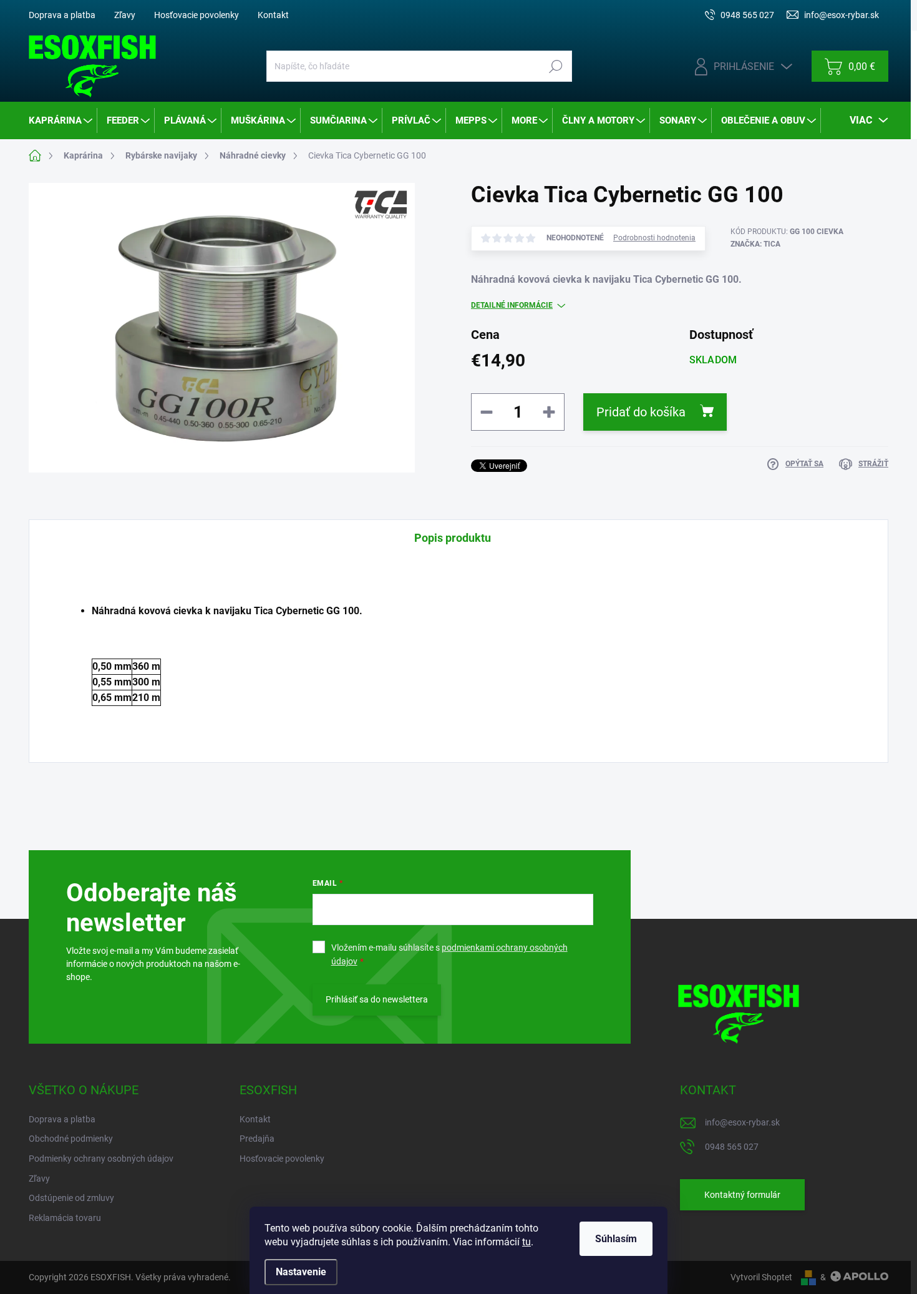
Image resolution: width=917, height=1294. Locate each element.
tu (526, 1242)
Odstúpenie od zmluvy (71, 1198)
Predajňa (257, 1139)
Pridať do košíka (641, 411)
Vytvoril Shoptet (761, 1277)
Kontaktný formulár (742, 1195)
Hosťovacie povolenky (196, 15)
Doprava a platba (62, 15)
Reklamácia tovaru (65, 1218)
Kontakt (273, 15)
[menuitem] (61, 120)
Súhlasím (616, 1239)
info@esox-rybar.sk (742, 1122)
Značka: (755, 244)
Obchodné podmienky (71, 1139)
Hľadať (555, 66)
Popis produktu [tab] (452, 537)
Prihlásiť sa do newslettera (377, 999)
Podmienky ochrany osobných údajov (101, 1159)
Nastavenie (301, 1272)
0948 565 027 (732, 1147)
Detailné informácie (512, 305)
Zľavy (124, 15)
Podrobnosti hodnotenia (654, 237)
